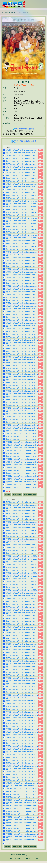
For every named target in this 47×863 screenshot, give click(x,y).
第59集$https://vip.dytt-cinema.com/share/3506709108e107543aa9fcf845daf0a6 (22, 314)
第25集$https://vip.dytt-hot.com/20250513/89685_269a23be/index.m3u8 (22, 570)
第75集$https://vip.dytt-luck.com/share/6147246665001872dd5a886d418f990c (22, 360)
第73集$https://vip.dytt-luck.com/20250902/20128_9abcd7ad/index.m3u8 (22, 706)
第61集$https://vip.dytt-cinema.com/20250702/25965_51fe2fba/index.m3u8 (22, 672)
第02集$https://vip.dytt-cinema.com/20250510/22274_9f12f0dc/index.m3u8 (22, 505)
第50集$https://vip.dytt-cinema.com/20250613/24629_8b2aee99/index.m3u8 (22, 641)
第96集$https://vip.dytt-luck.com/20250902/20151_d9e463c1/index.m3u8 (22, 771)
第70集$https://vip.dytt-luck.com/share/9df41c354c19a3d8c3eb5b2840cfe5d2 (22, 345)
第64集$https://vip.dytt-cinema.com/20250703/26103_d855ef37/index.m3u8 (22, 681)
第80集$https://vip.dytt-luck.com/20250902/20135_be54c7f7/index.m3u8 (22, 726)
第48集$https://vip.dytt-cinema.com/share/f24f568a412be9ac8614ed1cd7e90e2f (22, 283)
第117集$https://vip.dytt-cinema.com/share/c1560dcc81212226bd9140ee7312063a (22, 479)
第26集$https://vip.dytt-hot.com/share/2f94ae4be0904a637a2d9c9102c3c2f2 (22, 221)
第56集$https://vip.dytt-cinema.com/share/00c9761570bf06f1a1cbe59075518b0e (22, 306)
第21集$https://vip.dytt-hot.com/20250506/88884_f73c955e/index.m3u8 (22, 559)
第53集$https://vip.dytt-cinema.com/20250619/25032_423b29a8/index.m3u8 (22, 649)
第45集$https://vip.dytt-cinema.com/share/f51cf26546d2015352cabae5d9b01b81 (22, 274)
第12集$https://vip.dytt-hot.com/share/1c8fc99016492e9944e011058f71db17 (22, 181)
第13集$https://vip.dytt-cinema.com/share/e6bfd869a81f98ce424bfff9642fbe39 (22, 184)
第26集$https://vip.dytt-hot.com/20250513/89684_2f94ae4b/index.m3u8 (22, 573)
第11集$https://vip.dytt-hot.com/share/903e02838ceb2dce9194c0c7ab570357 (22, 178)
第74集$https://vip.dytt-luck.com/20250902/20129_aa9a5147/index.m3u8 (22, 709)
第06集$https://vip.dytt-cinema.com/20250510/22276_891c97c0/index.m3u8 (22, 516)
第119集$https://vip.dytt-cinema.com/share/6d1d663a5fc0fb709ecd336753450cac (22, 484)
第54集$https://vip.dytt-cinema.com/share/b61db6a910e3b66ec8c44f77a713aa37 (22, 300)
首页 (6, 13)
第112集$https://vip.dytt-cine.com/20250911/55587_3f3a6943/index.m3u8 (22, 817)
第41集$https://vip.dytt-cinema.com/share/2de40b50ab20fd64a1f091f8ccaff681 (22, 263)
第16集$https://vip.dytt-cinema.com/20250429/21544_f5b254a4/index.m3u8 (22, 544)
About (10, 858)
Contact (36, 858)
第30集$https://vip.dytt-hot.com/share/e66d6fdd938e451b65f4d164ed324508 (22, 232)
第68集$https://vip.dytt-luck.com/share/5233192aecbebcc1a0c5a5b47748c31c (22, 340)
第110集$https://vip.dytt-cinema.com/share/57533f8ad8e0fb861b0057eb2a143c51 (22, 459)
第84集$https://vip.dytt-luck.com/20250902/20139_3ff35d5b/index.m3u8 (22, 737)
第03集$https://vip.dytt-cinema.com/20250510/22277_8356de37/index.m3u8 (22, 508)
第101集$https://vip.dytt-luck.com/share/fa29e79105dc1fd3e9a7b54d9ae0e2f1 (22, 433)
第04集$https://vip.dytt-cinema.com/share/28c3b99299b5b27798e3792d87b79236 (22, 158)
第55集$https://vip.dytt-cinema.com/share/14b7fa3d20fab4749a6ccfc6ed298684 (22, 303)
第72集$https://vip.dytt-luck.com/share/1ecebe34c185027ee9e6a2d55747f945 (22, 351)
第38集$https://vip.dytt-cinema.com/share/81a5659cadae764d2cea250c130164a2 (22, 255)
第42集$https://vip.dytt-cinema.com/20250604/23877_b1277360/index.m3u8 (22, 618)
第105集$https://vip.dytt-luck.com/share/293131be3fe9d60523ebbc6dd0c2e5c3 (22, 445)
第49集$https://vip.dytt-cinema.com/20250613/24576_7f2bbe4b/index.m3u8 (22, 638)
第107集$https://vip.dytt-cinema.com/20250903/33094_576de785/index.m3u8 (22, 803)
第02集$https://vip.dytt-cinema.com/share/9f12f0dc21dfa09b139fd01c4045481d (22, 153)
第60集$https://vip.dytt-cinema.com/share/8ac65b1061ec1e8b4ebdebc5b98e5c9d (22, 317)
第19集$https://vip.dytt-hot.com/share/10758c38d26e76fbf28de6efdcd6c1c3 (22, 201)
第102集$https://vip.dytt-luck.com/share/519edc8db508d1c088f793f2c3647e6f (22, 436)
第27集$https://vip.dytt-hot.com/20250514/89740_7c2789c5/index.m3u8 (22, 576)
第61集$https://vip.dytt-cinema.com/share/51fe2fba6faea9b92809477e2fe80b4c (22, 320)
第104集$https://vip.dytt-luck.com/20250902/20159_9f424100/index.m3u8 (22, 794)
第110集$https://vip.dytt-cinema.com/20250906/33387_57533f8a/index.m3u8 (22, 811)
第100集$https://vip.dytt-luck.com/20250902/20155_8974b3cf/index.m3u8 (22, 783)
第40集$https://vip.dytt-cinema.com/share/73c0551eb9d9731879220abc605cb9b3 (22, 260)
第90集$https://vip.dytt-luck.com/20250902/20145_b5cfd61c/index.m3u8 (22, 754)
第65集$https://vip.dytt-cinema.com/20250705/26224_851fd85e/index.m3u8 (22, 683)
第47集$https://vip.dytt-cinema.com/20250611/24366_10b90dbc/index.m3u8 (22, 632)
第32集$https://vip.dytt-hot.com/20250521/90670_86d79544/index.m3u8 (22, 590)
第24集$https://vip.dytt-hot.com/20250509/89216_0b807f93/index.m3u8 (22, 567)
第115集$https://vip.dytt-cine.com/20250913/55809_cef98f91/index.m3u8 (22, 825)
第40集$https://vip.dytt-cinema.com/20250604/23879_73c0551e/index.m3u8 (22, 613)
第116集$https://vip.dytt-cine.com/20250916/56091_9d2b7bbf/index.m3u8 (22, 828)
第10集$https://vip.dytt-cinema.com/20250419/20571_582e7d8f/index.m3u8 (22, 527)
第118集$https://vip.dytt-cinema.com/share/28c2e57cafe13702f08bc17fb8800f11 (22, 482)
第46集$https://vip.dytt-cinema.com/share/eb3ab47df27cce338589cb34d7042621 (22, 277)
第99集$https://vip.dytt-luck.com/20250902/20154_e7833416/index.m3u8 (22, 780)
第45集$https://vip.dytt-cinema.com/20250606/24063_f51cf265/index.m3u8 (22, 627)
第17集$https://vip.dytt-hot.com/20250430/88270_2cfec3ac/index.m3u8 (22, 547)
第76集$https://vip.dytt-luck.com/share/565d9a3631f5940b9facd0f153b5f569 (22, 362)
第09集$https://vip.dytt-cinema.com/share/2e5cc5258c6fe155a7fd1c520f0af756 (22, 172)
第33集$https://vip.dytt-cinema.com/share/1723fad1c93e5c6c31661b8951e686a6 (22, 240)
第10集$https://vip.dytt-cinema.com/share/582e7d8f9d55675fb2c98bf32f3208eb (22, 175)
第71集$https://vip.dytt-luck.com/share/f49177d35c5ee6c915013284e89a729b (22, 348)
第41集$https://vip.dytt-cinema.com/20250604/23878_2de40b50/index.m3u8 (22, 615)
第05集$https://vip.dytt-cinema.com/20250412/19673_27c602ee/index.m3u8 (22, 513)
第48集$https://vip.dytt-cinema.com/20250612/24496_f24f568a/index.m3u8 (22, 635)
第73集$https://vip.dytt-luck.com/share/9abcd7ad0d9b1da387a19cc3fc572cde (22, 354)
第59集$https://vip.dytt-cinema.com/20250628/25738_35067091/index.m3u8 (22, 666)
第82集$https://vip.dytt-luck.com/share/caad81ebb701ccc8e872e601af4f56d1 (22, 379)
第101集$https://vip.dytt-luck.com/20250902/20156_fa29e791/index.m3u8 (22, 786)
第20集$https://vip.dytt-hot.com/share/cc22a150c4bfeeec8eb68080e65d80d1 (22, 204)
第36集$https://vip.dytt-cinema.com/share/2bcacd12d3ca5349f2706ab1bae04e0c (22, 249)
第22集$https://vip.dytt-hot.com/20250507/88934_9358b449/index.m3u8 (22, 561)
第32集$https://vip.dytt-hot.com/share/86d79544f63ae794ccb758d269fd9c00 (22, 238)
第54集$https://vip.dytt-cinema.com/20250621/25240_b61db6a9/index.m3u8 (22, 652)
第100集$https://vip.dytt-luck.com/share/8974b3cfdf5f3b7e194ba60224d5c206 (22, 430)
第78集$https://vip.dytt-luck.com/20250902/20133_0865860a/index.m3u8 (22, 720)
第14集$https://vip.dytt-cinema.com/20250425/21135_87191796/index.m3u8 (22, 539)
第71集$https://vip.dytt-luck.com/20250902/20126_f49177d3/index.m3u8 (22, 700)
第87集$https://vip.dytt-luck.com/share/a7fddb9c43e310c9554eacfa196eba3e (22, 394)
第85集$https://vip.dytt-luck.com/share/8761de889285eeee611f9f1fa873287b (22, 388)
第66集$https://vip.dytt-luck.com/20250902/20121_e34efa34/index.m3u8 (22, 686)
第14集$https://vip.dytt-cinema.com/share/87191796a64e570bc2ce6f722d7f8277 (22, 187)
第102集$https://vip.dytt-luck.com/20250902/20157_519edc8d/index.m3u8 (22, 788)
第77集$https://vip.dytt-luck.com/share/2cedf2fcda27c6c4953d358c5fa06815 (22, 365)
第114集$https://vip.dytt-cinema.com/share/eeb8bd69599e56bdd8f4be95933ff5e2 (22, 470)
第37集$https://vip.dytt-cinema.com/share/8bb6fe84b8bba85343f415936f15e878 (22, 252)
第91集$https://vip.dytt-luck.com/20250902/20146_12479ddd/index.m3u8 (22, 757)
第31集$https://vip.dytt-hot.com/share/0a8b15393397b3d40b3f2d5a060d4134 (22, 235)
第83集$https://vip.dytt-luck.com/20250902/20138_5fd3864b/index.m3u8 (22, 735)
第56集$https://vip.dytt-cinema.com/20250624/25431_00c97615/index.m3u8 (22, 658)
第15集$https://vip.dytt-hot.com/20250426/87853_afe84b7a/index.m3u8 (22, 542)
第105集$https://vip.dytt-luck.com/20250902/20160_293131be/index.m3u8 (22, 797)
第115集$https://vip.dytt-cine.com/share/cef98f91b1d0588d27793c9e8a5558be (22, 473)
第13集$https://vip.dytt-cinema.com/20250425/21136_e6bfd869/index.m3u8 (22, 536)
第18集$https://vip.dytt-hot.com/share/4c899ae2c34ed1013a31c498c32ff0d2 (22, 198)
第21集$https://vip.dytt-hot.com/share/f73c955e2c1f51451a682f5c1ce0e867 (22, 206)
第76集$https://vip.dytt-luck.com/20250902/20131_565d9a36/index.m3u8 (22, 715)
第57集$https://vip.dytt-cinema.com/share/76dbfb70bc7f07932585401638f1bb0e (22, 309)
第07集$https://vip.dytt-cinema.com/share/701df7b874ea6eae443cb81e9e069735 (22, 167)
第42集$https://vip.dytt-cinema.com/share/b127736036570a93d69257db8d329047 (22, 266)
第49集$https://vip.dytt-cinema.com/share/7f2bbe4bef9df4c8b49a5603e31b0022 (22, 286)
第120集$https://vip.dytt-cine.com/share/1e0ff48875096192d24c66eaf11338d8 (22, 487)
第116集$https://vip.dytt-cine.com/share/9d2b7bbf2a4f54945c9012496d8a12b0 (22, 476)
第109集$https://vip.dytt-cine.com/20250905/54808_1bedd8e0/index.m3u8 (22, 808)
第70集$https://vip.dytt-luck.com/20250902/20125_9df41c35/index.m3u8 (22, 698)
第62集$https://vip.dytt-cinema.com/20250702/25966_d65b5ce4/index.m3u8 (22, 675)
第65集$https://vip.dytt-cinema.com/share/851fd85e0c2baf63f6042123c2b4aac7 (22, 331)
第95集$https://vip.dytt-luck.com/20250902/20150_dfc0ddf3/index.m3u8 (22, 769)
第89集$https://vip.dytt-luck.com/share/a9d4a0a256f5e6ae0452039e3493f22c (22, 399)
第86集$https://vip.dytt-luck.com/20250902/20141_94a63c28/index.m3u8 (22, 743)
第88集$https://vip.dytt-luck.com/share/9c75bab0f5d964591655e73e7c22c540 (22, 396)
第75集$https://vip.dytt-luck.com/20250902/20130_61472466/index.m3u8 (22, 712)
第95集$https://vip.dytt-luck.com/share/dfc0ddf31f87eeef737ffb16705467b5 (22, 416)
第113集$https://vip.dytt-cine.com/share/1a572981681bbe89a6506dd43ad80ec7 (22, 467)
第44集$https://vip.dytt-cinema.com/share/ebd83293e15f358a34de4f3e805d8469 (22, 272)
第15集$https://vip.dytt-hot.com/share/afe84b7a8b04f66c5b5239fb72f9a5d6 (22, 189)
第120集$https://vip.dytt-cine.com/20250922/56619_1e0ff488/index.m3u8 (22, 839)
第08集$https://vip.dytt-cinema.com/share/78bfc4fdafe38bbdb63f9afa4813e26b (22, 170)
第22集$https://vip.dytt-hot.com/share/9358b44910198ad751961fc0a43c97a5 (22, 209)
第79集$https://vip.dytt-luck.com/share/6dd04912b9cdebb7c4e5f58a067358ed (22, 371)
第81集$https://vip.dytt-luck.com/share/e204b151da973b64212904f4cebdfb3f (22, 377)
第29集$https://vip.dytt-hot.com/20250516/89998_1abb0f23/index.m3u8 (22, 581)
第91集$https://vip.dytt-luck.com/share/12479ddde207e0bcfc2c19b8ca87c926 (22, 405)
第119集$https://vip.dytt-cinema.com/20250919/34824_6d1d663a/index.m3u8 (22, 837)
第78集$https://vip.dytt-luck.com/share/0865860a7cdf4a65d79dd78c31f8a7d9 (22, 368)
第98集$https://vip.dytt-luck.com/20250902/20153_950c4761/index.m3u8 (22, 777)
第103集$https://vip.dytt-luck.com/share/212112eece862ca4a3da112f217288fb (22, 439)
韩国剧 (13, 13)
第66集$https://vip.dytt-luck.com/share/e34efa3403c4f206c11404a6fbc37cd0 (22, 334)
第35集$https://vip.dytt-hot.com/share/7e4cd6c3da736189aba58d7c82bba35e (22, 246)
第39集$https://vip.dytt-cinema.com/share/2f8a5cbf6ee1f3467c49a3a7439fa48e (22, 257)
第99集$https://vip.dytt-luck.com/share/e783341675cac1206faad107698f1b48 (22, 428)
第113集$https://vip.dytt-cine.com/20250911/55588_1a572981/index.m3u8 (22, 820)
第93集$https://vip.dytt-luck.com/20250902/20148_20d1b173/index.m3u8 (22, 763)
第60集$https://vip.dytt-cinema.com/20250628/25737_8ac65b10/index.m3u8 (22, 669)
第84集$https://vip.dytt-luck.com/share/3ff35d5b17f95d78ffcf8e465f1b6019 (22, 385)
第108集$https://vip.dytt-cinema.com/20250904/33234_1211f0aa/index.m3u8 (22, 805)
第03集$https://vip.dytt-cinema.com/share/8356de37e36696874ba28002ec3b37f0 (22, 155)
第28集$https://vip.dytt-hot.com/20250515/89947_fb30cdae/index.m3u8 (22, 579)
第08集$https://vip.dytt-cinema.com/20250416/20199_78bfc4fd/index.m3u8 (22, 522)
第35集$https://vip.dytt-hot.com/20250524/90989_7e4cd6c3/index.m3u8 (22, 598)
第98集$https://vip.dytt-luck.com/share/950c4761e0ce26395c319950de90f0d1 (22, 425)
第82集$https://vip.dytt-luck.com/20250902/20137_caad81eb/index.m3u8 (22, 732)
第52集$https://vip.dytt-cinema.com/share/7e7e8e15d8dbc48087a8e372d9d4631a (22, 294)
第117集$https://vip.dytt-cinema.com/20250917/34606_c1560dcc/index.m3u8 (22, 831)
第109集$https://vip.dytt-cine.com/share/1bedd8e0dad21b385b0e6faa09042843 (22, 456)
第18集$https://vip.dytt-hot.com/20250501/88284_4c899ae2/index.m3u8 (22, 550)
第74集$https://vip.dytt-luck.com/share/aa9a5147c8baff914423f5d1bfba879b (22, 357)
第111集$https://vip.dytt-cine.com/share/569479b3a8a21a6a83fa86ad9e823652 (22, 462)
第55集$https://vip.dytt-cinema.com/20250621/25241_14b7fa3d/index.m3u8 (22, 655)
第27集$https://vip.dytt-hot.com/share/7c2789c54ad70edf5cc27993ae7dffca (22, 223)
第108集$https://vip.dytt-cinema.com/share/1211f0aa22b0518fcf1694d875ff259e (22, 453)
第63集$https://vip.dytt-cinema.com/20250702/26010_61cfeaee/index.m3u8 (22, 678)
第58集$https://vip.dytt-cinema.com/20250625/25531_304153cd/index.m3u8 (22, 664)
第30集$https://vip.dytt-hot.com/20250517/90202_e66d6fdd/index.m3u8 (22, 584)
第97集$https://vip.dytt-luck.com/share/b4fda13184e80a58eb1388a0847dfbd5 (22, 422)
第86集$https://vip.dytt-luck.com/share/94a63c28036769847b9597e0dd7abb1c (22, 391)
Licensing (28, 858)
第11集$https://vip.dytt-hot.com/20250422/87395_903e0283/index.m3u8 (22, 530)
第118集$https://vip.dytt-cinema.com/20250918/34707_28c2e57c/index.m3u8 (22, 834)
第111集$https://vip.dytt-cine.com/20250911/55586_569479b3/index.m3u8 (22, 814)
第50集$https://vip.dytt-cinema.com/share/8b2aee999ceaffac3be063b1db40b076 (22, 289)
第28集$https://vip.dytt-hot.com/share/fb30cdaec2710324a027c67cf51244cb (22, 226)
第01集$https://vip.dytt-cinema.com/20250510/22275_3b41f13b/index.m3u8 (22, 502)
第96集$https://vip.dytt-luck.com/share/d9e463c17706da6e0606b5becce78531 (22, 419)
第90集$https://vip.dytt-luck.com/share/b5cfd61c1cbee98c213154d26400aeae (22, 402)
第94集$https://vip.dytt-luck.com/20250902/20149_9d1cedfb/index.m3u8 (22, 766)
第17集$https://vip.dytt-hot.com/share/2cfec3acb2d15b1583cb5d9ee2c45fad (22, 195)
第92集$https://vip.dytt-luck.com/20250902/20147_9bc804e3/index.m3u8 (22, 760)
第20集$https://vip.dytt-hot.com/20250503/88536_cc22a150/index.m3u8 (22, 556)
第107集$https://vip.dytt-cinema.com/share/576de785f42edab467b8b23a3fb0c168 (22, 450)
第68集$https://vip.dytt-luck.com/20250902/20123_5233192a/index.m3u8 (22, 692)
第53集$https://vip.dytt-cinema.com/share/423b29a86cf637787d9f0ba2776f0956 (22, 297)
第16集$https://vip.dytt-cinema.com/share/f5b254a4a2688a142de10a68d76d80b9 (22, 192)
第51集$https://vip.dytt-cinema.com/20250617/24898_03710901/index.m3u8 (22, 644)
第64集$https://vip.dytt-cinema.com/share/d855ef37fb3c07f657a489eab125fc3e (22, 328)
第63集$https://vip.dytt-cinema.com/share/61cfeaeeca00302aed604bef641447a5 (22, 326)
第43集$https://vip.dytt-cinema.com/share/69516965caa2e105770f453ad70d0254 (22, 269)
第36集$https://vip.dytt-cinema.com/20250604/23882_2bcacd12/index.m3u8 (22, 601)
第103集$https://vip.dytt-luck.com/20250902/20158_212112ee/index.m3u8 (22, 791)
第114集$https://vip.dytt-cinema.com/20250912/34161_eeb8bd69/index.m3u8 (22, 822)
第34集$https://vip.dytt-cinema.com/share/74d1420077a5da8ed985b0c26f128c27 (22, 243)
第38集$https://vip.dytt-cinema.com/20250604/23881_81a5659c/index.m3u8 (22, 607)
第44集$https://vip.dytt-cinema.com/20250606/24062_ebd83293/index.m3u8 (22, 624)
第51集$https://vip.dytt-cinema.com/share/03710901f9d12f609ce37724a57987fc (22, 292)
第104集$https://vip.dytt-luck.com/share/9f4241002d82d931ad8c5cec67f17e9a (22, 442)
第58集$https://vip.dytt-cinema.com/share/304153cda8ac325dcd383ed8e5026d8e (22, 311)
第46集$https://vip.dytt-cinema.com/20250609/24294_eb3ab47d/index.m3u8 (22, 630)
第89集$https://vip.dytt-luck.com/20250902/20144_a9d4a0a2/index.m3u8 (22, 752)
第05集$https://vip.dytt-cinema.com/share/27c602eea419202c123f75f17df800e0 (22, 161)
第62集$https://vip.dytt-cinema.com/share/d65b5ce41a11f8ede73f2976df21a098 (22, 323)
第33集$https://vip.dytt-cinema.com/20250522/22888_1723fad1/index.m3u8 (22, 593)
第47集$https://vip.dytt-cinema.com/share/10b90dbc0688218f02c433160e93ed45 (22, 280)
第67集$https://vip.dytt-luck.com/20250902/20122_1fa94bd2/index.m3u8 (22, 689)
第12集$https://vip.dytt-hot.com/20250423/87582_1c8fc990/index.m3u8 (22, 533)
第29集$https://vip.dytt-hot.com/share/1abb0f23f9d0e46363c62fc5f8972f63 (22, 229)
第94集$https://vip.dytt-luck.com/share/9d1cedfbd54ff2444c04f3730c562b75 (22, 413)
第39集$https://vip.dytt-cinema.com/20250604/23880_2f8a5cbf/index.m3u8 (22, 610)
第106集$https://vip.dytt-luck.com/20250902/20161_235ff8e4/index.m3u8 (22, 800)
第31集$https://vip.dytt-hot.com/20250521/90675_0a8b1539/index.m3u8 (22, 587)
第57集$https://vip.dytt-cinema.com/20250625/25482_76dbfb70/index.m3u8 (22, 661)
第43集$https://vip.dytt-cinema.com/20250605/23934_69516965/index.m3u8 (22, 621)
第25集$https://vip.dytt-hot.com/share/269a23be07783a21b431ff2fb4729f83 (22, 218)
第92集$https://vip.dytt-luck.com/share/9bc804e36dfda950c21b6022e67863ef (22, 408)
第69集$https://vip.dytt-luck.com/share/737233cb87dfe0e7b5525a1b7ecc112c (22, 343)
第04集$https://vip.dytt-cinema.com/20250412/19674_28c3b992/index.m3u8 (22, 510)
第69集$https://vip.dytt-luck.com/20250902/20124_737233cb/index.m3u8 (22, 695)
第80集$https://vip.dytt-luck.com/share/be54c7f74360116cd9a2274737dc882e (22, 374)
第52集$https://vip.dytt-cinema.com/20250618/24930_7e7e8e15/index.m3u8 (22, 647)
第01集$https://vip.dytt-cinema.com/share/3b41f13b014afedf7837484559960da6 (22, 150)
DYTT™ (18, 855)
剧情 (21, 94)
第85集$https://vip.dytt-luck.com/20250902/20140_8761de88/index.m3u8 (22, 740)
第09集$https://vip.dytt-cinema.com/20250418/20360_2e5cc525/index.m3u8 (22, 525)
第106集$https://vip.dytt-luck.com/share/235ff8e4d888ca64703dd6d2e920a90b (22, 447)
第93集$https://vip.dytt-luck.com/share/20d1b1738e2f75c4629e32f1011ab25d (22, 411)
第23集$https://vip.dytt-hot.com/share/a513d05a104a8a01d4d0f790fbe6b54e (22, 212)
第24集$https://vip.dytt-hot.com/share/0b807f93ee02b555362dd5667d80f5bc (22, 215)
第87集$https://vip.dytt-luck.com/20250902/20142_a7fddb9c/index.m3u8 (22, 746)
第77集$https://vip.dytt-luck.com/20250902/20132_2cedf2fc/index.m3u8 (22, 717)
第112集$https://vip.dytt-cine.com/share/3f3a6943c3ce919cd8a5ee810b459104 (22, 465)
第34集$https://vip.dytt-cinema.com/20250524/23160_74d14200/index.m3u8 (22, 596)
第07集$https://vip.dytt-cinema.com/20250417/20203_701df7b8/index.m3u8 (22, 519)
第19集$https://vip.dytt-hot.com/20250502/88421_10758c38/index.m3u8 (22, 553)
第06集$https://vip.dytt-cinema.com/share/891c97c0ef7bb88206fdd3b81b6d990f (22, 164)
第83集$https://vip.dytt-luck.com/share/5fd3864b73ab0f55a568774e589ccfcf (22, 382)
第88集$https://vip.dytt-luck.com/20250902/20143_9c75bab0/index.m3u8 (22, 749)
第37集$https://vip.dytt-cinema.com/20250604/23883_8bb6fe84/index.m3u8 (22, 604)
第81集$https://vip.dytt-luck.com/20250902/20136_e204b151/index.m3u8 (22, 729)
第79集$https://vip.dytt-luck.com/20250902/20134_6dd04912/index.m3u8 (22, 723)
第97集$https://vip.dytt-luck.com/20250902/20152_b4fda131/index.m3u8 (22, 774)
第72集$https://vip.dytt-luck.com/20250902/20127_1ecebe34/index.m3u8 (22, 703)
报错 (40, 150)
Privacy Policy (18, 858)
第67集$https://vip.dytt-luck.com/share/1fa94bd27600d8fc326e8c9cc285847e (22, 337)
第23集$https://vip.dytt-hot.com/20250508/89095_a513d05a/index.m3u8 (22, 564)
